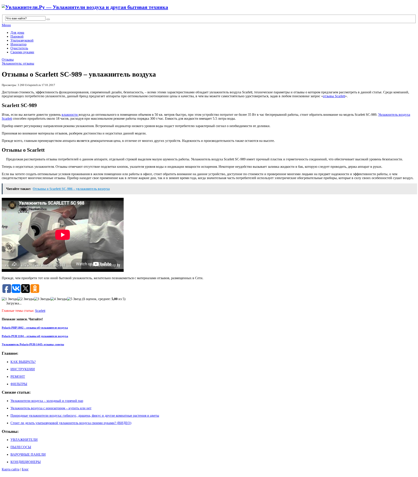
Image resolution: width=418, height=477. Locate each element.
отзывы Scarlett (334, 96)
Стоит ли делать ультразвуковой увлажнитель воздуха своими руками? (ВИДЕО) (70, 423)
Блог (25, 469)
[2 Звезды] (25, 299)
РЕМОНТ (17, 376)
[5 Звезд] (74, 299)
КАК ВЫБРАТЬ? (23, 362)
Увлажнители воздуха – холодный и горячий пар (46, 401)
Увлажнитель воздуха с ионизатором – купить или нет (50, 408)
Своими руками (22, 52)
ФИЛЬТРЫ (18, 384)
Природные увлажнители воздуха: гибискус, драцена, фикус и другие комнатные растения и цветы (84, 415)
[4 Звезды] (59, 299)
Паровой (17, 36)
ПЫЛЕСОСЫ (20, 447)
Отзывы (8, 59)
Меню (6, 25)
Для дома (17, 32)
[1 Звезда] (9, 299)
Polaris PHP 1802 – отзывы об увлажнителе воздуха (35, 327)
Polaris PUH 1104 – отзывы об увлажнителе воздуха (35, 336)
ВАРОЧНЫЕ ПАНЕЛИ (28, 454)
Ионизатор (18, 44)
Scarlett (40, 310)
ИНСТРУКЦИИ (22, 369)
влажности (70, 114)
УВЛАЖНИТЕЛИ (24, 440)
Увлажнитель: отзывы (18, 63)
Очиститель (19, 48)
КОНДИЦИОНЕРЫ (25, 462)
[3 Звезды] (42, 299)
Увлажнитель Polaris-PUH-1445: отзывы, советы (33, 344)
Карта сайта (10, 469)
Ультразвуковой (22, 40)
